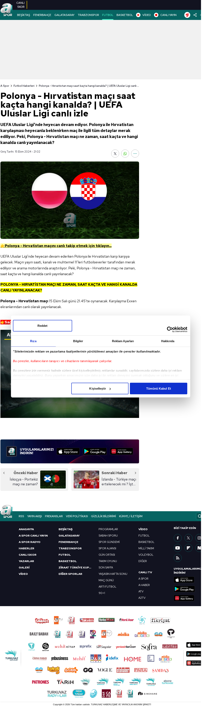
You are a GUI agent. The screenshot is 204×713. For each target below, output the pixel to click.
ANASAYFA (26, 529)
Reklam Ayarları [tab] (123, 341)
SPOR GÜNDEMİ (109, 542)
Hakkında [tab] (167, 341)
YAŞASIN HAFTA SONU (113, 574)
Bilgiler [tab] (78, 341)
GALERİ (24, 567)
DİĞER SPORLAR (70, 574)
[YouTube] (178, 548)
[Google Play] (95, 451)
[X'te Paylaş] (115, 154)
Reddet (42, 325)
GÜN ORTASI (107, 554)
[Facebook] (178, 538)
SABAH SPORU (108, 535)
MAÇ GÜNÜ (106, 580)
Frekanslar (54, 516)
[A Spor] (6, 10)
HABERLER (26, 548)
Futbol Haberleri (24, 85)
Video (143, 529)
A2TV (141, 598)
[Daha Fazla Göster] (135, 154)
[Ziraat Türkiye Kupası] (187, 15)
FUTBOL (107, 15)
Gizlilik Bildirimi (103, 516)
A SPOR (143, 578)
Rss (21, 516)
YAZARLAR (26, 561)
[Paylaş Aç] (195, 15)
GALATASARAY (64, 15)
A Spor (4, 85)
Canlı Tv (145, 572)
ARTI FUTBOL (107, 586)
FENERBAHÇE (42, 15)
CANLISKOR (20, 5)
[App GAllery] (121, 451)
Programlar (108, 529)
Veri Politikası (77, 516)
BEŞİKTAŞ (23, 15)
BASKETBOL (125, 15)
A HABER (144, 585)
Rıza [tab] (33, 341)
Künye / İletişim (130, 516)
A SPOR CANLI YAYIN (33, 535)
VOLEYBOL (145, 554)
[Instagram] (199, 538)
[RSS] (178, 558)
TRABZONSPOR (88, 15)
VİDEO (146, 15)
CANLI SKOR (27, 554)
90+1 (102, 593)
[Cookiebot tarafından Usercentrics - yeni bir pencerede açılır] (169, 330)
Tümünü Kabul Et (158, 388)
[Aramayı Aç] (200, 516)
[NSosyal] (199, 548)
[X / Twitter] (188, 538)
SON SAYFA (106, 567)
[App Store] (68, 451)
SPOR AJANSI (107, 548)
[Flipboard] (188, 548)
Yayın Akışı (34, 516)
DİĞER (142, 561)
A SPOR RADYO (29, 542)
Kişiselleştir (97, 388)
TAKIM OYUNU (108, 561)
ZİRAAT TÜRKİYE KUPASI (76, 567)
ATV (140, 591)
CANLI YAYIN (168, 15)
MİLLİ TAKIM (146, 548)
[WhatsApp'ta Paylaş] (125, 154)
